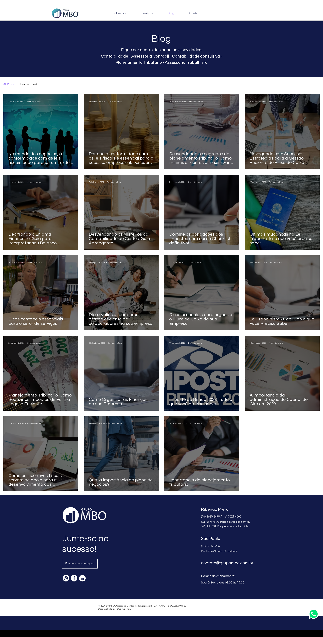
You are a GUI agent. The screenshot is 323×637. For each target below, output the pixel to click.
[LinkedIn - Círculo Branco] (82, 578)
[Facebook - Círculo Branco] (74, 578)
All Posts (8, 84)
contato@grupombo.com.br (227, 563)
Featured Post (28, 84)
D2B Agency (123, 608)
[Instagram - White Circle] (66, 578)
